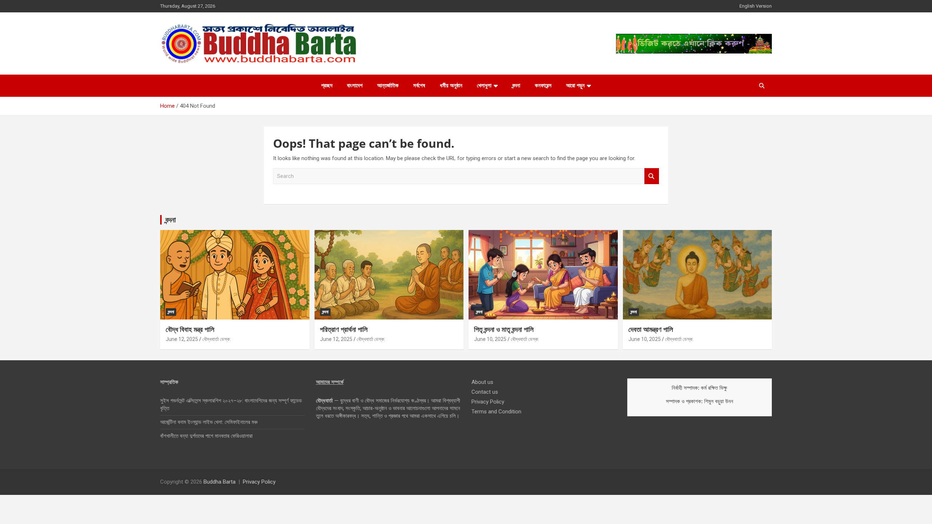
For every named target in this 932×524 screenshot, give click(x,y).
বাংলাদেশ (355, 85)
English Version (755, 6)
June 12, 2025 (182, 339)
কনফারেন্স (543, 85)
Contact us (484, 392)
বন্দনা (516, 85)
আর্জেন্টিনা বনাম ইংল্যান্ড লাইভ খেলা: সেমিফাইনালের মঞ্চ (208, 422)
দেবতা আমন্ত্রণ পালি (650, 329)
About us (482, 382)
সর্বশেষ (419, 85)
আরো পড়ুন (575, 85)
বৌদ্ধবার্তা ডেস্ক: (216, 339)
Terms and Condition (496, 411)
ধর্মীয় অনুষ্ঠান (451, 85)
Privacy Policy (487, 401)
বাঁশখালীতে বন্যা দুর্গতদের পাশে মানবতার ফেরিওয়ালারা (206, 436)
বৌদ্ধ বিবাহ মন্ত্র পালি (190, 329)
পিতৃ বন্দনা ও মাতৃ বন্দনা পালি (504, 329)
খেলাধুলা (484, 85)
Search (651, 176)
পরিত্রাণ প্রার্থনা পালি (344, 329)
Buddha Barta (220, 482)
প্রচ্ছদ (326, 85)
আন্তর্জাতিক (388, 85)
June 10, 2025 (490, 339)
